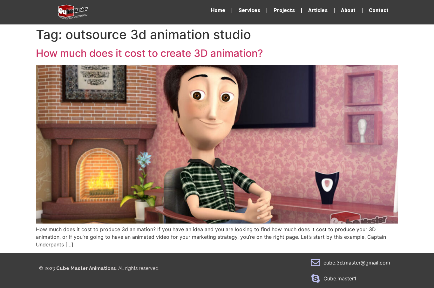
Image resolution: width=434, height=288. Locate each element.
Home (218, 10)
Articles (318, 10)
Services (249, 10)
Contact (379, 10)
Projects (284, 10)
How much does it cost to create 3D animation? (149, 53)
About (348, 10)
